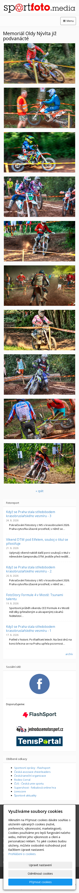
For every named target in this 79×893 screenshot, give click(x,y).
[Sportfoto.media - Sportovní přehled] (39, 8)
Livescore (20, 791)
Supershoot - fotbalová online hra (35, 787)
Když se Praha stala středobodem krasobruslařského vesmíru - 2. (30, 569)
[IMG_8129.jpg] (39, 419)
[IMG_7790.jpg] (39, 63)
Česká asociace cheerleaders (32, 772)
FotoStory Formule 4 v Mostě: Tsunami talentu (34, 597)
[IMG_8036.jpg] (39, 197)
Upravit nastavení (40, 865)
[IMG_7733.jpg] (39, 463)
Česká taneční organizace (30, 775)
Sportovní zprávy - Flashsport (32, 768)
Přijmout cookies (40, 882)
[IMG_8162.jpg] (39, 374)
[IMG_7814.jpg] (39, 152)
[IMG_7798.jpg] (39, 330)
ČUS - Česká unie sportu (29, 783)
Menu (70, 21)
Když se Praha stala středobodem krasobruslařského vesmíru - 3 (30, 514)
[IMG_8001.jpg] (39, 108)
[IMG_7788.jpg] (39, 241)
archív (69, 654)
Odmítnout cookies (40, 873)
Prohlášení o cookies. (22, 854)
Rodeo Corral (22, 780)
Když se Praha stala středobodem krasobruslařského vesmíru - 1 (30, 628)
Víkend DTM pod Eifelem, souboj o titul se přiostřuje (37, 541)
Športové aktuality (25, 795)
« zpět (40, 491)
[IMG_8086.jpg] (39, 285)
